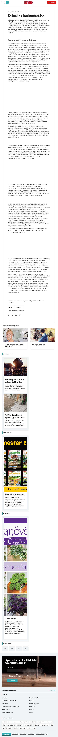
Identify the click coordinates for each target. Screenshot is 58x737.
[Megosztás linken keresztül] (16, 288)
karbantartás (16, 280)
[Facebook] (5, 515)
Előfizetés (38, 600)
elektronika (19, 591)
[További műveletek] (52, 9)
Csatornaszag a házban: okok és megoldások (14, 316)
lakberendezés (23, 588)
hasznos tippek (28, 591)
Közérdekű (4, 563)
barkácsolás (41, 588)
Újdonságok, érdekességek (9, 566)
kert (11, 588)
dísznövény (37, 591)
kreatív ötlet (33, 588)
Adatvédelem (31, 600)
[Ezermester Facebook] (2, 604)
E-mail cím (10, 533)
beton (29, 594)
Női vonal (31, 566)
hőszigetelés (45, 591)
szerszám (8, 280)
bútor (47, 588)
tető (52, 591)
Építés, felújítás (6, 575)
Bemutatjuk (5, 569)
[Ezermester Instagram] (5, 604)
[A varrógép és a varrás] (42, 305)
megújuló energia (7, 594)
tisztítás (15, 594)
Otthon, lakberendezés (7, 578)
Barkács (31, 575)
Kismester (32, 572)
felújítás (16, 588)
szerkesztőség (11, 591)
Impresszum (15, 600)
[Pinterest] (18, 515)
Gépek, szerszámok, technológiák (13, 283)
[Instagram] (25, 515)
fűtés (4, 591)
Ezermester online (9, 556)
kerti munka (23, 594)
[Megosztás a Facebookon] (5, 288)
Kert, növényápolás (34, 564)
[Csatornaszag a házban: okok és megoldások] (15, 305)
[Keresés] (7, 2)
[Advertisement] (29, 84)
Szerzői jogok (44, 600)
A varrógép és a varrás (38, 315)
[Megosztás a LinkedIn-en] (13, 288)
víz (52, 588)
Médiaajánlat (23, 600)
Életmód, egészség (34, 569)
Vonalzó (31, 578)
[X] (12, 515)
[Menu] (3, 2)
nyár (34, 594)
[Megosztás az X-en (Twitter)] (9, 288)
